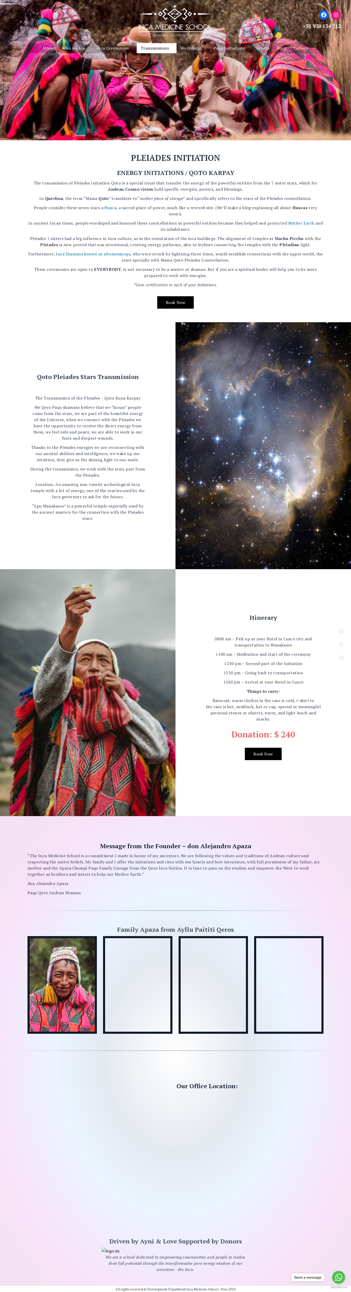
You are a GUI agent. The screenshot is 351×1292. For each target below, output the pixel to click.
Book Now (175, 302)
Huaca (110, 207)
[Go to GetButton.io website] (338, 1287)
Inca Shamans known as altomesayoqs (93, 254)
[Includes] (341, 657)
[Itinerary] (341, 644)
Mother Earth (301, 223)
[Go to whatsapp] (338, 1277)
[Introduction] (341, 631)
